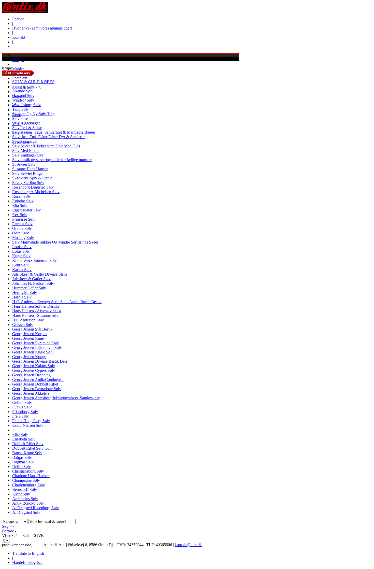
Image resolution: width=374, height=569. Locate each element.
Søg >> (8, 526)
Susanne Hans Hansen (30, 169)
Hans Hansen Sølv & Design (35, 306)
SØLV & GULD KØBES (33, 82)
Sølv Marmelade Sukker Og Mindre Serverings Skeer (55, 242)
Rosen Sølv (21, 196)
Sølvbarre (20, 118)
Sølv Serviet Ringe (27, 173)
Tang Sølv (20, 109)
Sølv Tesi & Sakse (27, 127)
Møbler (18, 69)
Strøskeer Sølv (24, 164)
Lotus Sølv (21, 251)
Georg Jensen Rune (28, 338)
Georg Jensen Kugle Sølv (32, 352)
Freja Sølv (20, 416)
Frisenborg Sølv (25, 411)
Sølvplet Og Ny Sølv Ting (33, 114)
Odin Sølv (20, 233)
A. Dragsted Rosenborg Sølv (35, 508)
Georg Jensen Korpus (29, 334)
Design (18, 60)
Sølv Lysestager (25, 141)
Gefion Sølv (22, 402)
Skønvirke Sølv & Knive (32, 178)
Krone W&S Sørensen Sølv (34, 260)
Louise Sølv (22, 247)
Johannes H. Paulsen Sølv (33, 283)
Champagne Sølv (26, 480)
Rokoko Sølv (23, 201)
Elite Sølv (20, 434)
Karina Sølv (22, 269)
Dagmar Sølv (23, 462)
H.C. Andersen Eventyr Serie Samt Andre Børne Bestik (57, 302)
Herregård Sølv (24, 292)
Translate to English (28, 553)
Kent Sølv (20, 265)
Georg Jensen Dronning (31, 375)
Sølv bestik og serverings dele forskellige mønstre (52, 160)
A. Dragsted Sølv (26, 512)
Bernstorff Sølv (24, 489)
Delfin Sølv (21, 466)
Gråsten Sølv (22, 324)
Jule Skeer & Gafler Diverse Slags (39, 274)
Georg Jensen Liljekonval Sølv (37, 347)
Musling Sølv (23, 237)
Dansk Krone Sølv (27, 453)
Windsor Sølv (23, 100)
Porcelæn (19, 78)
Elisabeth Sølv (23, 439)
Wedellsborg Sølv (26, 105)
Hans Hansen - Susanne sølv (35, 315)
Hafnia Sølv (22, 297)
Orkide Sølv (22, 228)
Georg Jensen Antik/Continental (38, 379)
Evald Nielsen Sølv (27, 425)
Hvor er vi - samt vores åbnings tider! (42, 28)
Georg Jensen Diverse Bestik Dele (39, 361)
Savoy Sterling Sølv (28, 182)
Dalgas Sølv (22, 457)
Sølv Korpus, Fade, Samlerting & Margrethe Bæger (53, 132)
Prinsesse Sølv (23, 219)
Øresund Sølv (23, 95)
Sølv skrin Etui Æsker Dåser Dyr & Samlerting (50, 137)
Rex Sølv (19, 214)
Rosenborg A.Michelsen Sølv (36, 192)
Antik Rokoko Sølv (28, 503)
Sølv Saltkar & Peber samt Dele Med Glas (46, 146)
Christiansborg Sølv (28, 471)
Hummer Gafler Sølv (29, 288)
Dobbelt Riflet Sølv (28, 444)
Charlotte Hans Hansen (31, 476)
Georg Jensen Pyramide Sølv (35, 343)
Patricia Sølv (22, 224)
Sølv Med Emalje (26, 150)
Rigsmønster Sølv (26, 210)
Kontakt (18, 37)
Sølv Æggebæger (26, 123)
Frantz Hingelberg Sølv (31, 421)
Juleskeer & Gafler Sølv (31, 279)
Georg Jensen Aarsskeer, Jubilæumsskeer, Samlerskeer (55, 398)
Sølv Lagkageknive (28, 155)
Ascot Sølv (21, 494)
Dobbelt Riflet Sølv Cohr (32, 448)
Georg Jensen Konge (29, 356)
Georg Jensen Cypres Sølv (33, 370)
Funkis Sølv (22, 407)
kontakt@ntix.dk (188, 545)
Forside (18, 19)
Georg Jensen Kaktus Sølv (33, 366)
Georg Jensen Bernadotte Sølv (36, 389)
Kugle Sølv (21, 256)
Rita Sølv (19, 205)
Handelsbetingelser (27, 562)
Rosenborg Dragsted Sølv (33, 187)
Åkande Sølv (22, 91)
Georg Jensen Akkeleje (30, 393)
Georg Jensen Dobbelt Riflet (35, 384)
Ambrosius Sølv (25, 498)
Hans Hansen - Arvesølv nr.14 (36, 311)
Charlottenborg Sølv (28, 485)
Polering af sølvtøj (26, 86)
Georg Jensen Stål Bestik (32, 329)
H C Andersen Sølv (28, 320)
